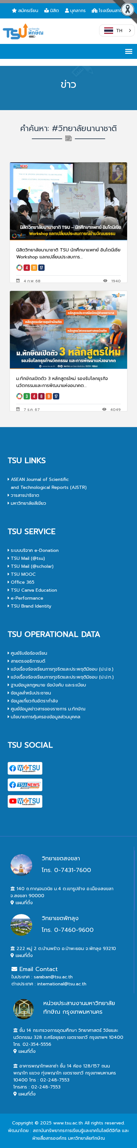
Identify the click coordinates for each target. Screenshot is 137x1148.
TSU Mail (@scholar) (31, 566)
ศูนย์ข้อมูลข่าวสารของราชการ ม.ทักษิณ (47, 709)
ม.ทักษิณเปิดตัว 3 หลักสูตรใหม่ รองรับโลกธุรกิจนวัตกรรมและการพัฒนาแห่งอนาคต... (62, 382)
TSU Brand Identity (30, 606)
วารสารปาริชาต (24, 495)
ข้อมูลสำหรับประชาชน (30, 693)
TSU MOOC (22, 574)
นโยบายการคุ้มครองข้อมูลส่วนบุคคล (44, 717)
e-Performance (26, 598)
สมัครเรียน (28, 10)
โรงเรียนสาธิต (112, 10)
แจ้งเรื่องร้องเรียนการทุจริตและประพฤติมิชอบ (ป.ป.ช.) (61, 669)
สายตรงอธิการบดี (27, 661)
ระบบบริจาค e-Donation (34, 550)
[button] (116, 30)
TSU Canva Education (33, 590)
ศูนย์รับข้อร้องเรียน (28, 653)
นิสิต (54, 10)
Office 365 (21, 582)
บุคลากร (78, 10)
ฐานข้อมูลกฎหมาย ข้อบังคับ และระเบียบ (47, 685)
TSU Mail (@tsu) (27, 558)
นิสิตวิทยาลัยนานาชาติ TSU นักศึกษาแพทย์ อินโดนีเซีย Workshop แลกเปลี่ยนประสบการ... (68, 253)
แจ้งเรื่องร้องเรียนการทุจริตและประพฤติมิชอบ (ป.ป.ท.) (61, 677)
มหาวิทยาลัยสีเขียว (27, 503)
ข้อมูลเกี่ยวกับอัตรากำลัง (33, 701)
